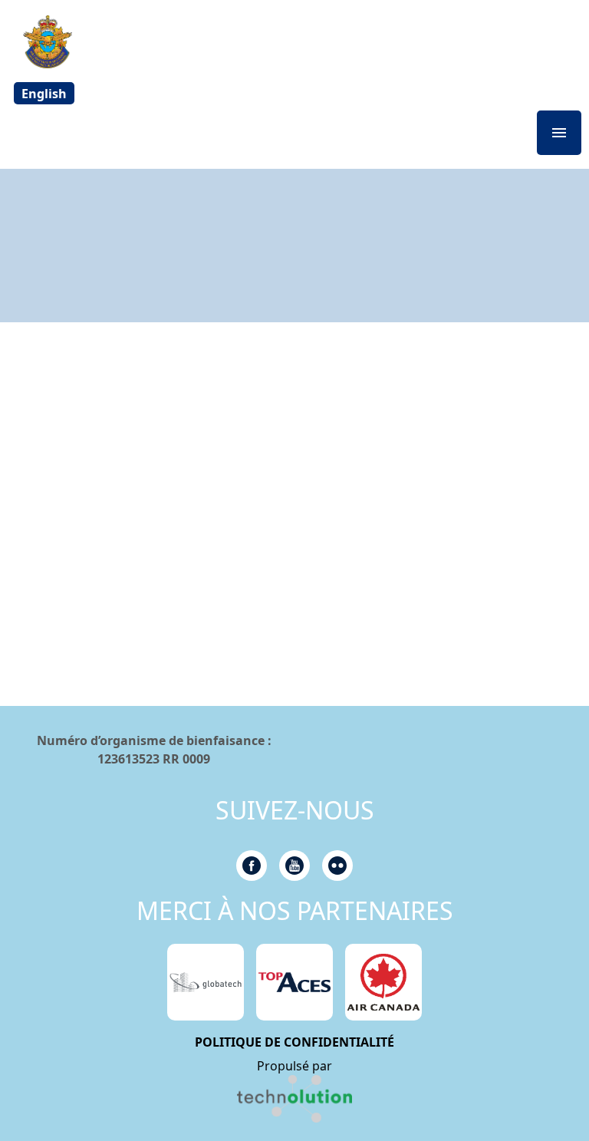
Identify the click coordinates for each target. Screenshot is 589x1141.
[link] (294, 1099)
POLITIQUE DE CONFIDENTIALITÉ (294, 1042)
